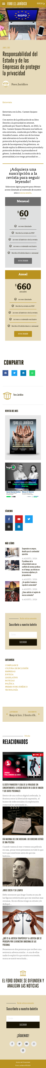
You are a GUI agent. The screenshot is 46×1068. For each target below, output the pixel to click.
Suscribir (23, 261)
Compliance (11, 665)
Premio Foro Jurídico (16, 687)
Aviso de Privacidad (23, 1062)
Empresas (10, 672)
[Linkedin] (19, 527)
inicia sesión (25, 193)
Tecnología (11, 690)
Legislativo (11, 678)
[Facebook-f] (9, 519)
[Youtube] (19, 519)
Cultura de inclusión (16, 669)
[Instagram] (9, 527)
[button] (3, 3)
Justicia (9, 675)
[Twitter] (29, 519)
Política (9, 684)
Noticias (10, 681)
